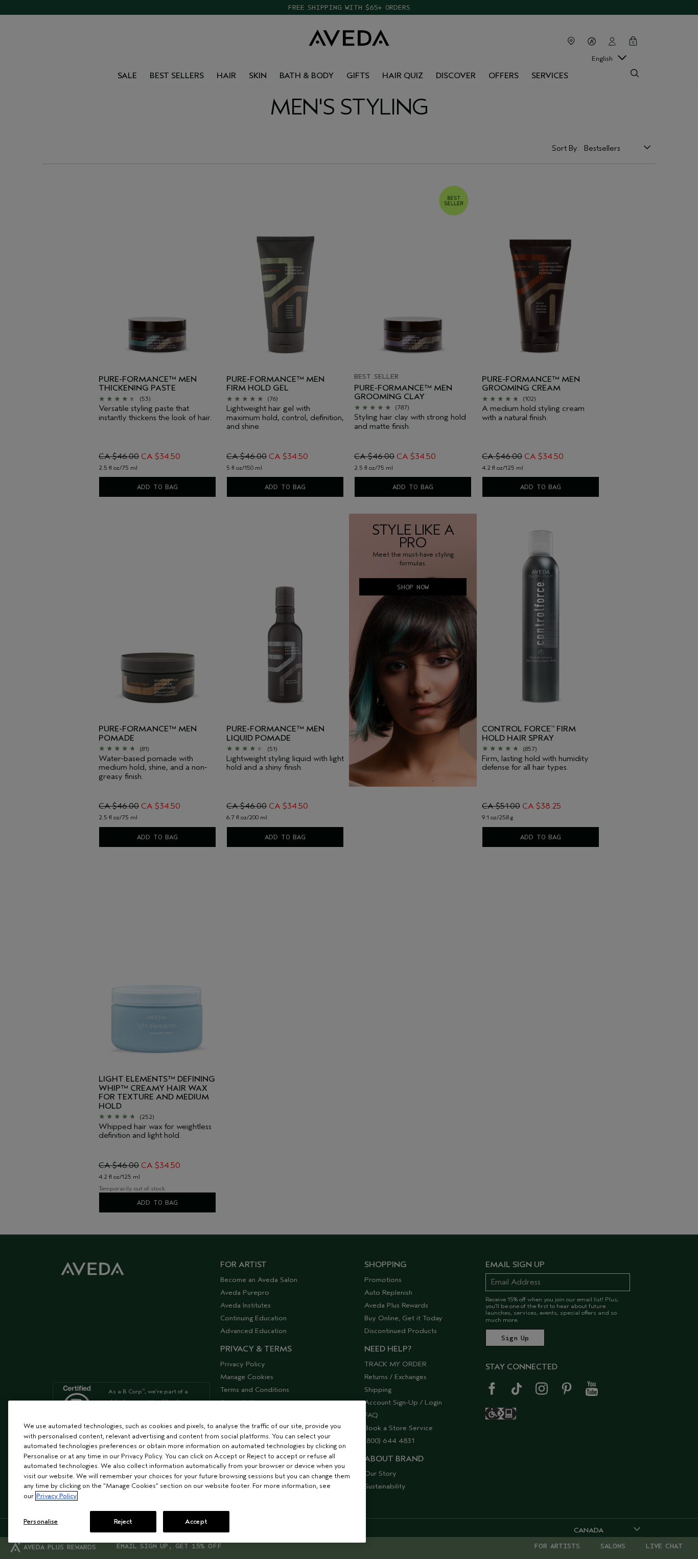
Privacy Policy (56, 1496)
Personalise (41, 1521)
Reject (123, 1521)
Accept (196, 1521)
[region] (187, 1472)
